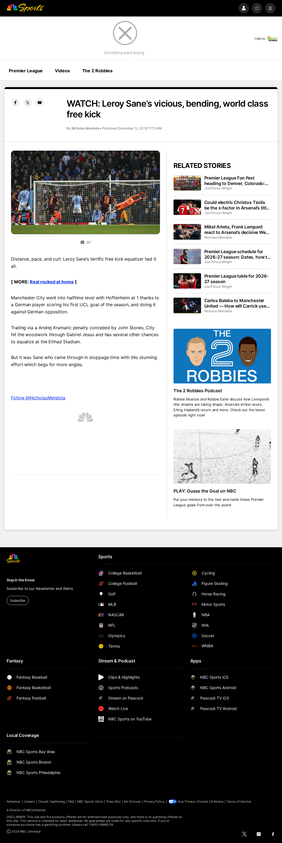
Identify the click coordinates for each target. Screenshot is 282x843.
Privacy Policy (154, 801)
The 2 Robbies (97, 70)
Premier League (26, 70)
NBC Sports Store (90, 801)
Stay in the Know (21, 580)
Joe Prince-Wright (218, 188)
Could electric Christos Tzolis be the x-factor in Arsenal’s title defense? (236, 205)
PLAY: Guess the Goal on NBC (205, 491)
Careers (29, 801)
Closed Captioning (51, 801)
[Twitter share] (27, 102)
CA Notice (216, 801)
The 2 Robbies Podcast (197, 390)
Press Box (113, 801)
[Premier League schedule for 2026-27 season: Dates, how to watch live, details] (187, 256)
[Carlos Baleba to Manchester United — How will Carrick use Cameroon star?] (187, 305)
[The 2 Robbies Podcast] (222, 356)
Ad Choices (132, 801)
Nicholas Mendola (85, 128)
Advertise (13, 801)
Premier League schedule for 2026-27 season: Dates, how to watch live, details (237, 254)
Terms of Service (239, 801)
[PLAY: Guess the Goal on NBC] (222, 456)
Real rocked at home (52, 281)
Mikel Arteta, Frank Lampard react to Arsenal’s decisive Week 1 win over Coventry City (237, 229)
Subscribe (17, 600)
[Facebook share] (15, 102)
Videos (62, 70)
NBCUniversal (36, 810)
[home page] (25, 8)
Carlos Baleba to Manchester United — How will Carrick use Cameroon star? (235, 303)
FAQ (71, 801)
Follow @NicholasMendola (38, 397)
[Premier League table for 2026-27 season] (187, 281)
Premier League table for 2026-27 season (236, 278)
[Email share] (39, 102)
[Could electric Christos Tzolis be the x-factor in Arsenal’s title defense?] (187, 207)
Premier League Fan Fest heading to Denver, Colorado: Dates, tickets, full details (234, 180)
